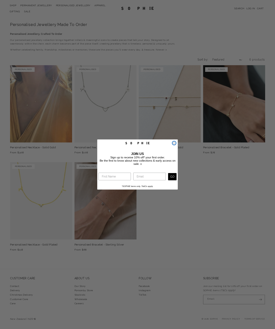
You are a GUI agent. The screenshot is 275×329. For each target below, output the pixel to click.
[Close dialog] (174, 143)
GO (172, 176)
